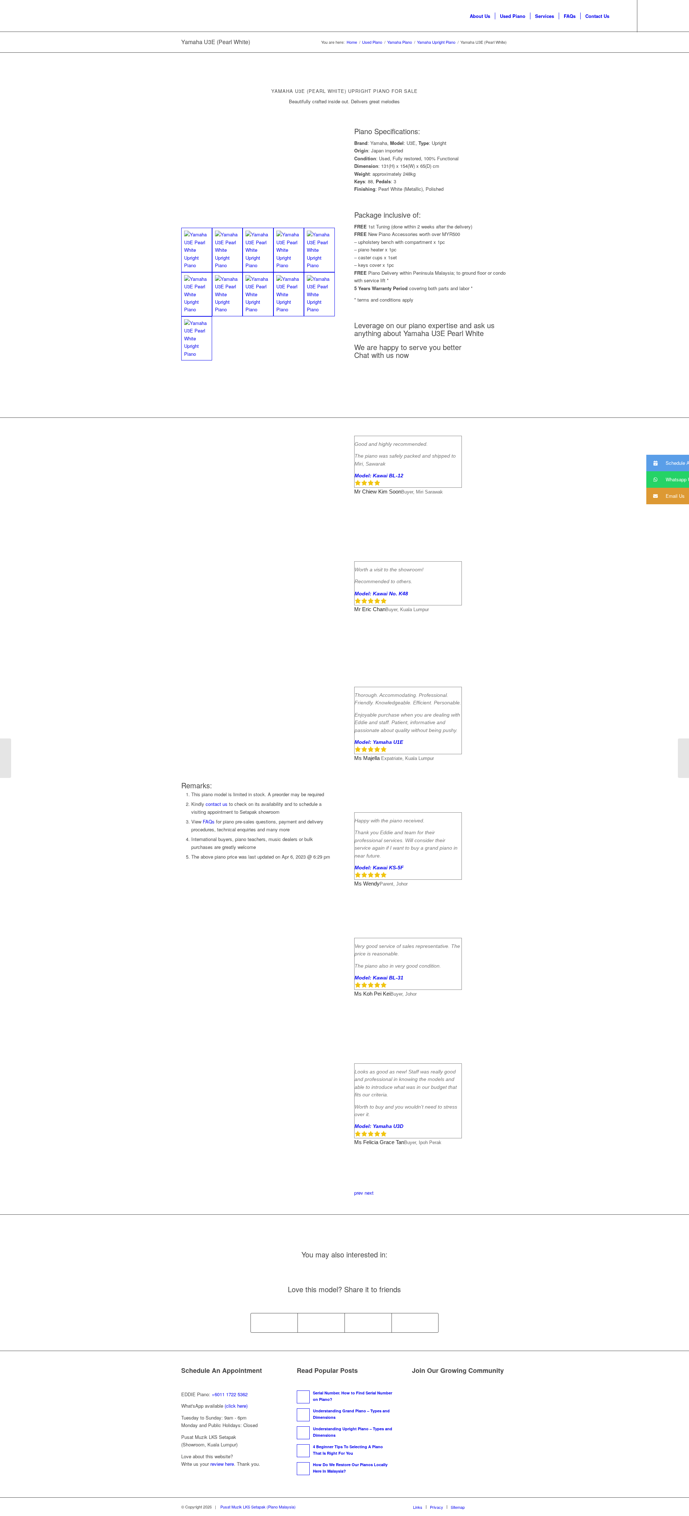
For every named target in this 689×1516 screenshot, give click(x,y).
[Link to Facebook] (648, 15)
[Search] (621, 16)
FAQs (209, 821)
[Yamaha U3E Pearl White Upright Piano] (196, 250)
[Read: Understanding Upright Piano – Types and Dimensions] (303, 1432)
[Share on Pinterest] (368, 1322)
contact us (217, 803)
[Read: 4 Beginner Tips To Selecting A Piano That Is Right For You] (303, 1450)
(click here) (236, 1405)
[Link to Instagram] (670, 15)
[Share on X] (321, 1322)
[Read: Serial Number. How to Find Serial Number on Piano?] (303, 1396)
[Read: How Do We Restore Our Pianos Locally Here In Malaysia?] (303, 1468)
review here (222, 1463)
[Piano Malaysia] (49, 16)
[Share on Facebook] (274, 1322)
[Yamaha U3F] (683, 758)
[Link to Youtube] (659, 15)
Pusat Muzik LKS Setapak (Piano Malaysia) (258, 1507)
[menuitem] (480, 16)
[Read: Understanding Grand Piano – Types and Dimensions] (303, 1414)
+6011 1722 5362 (230, 1394)
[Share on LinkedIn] (415, 1322)
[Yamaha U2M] (5, 758)
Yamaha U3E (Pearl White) (215, 42)
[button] (667, 463)
